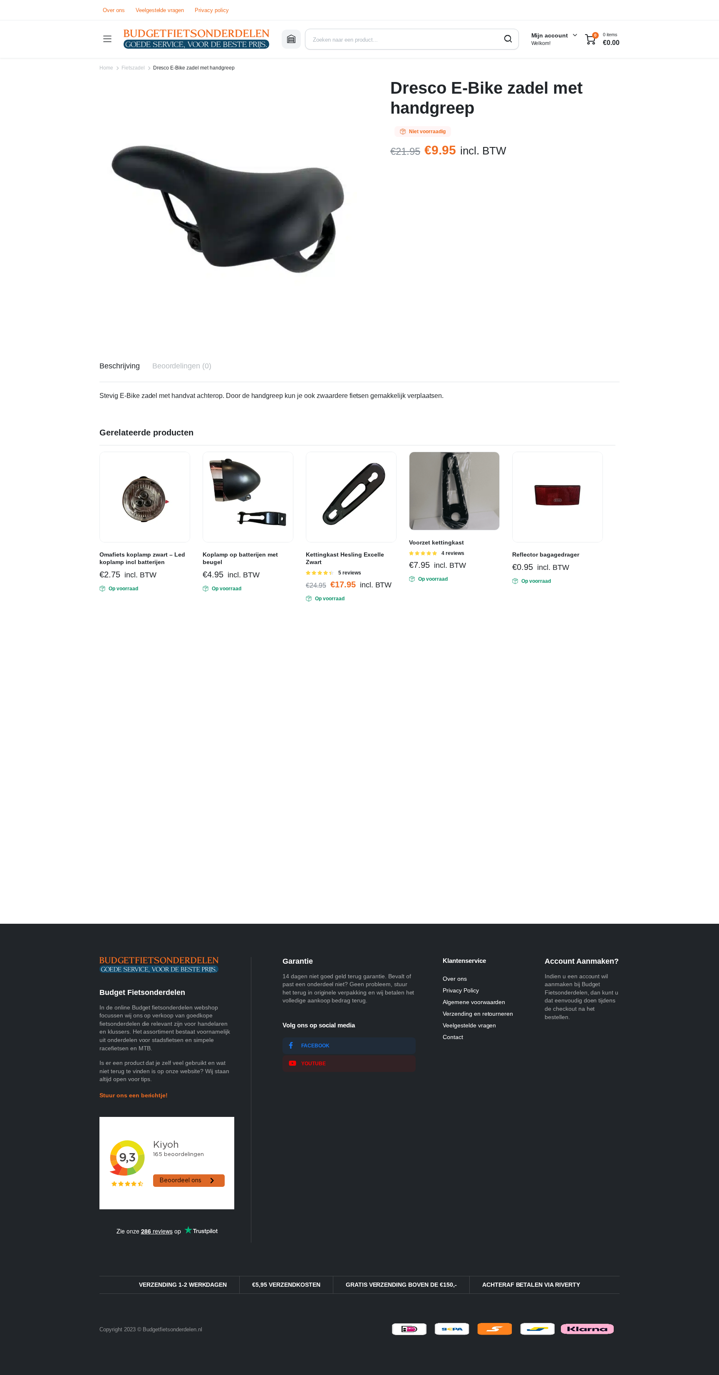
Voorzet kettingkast (436, 542)
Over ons (114, 10)
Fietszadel (133, 68)
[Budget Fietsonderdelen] (196, 39)
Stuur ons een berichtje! (133, 1095)
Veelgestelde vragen (160, 10)
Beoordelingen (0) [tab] (182, 366)
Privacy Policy (461, 990)
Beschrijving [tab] (119, 366)
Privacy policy (212, 10)
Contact (453, 1037)
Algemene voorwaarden (474, 1002)
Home (106, 68)
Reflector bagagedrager (545, 554)
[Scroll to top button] (700, 1356)
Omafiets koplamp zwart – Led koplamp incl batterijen (142, 558)
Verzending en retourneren (478, 1013)
